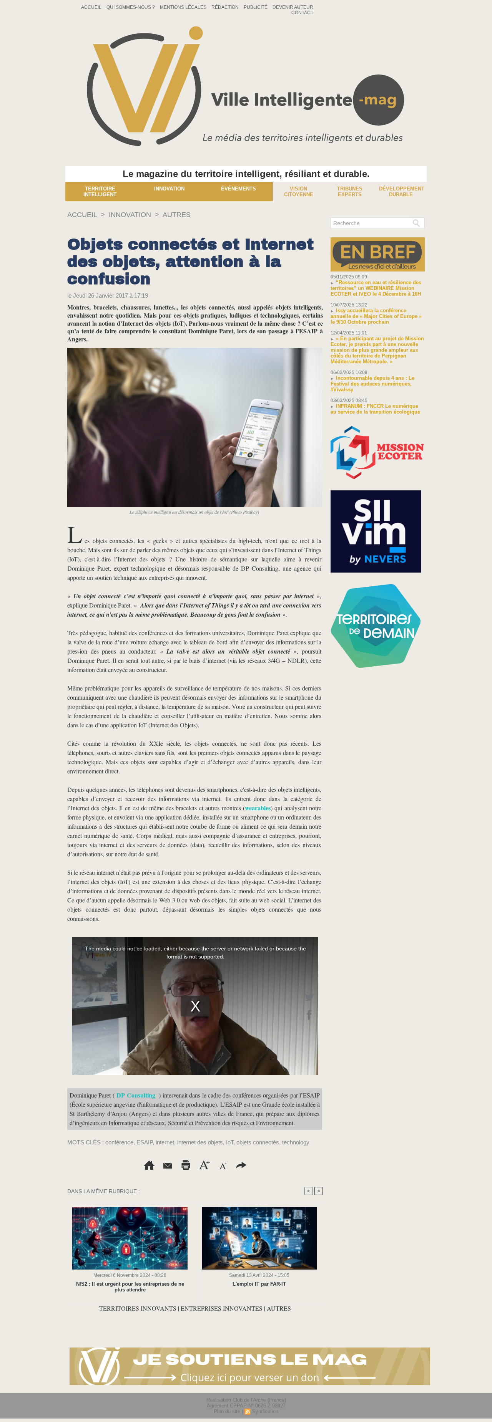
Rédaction (225, 7)
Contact (302, 12)
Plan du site (227, 1411)
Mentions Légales (184, 7)
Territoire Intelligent (99, 191)
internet (165, 1142)
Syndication (265, 1411)
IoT (229, 1142)
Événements (238, 189)
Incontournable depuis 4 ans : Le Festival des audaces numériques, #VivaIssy (372, 383)
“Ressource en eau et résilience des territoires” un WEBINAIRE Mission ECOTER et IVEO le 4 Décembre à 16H (376, 288)
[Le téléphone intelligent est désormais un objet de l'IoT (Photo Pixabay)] (194, 350)
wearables (258, 807)
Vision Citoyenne (298, 191)
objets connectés (257, 1142)
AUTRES (177, 215)
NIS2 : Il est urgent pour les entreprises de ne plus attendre (130, 1287)
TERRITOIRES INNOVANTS (138, 1308)
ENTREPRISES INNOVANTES (222, 1308)
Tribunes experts (349, 191)
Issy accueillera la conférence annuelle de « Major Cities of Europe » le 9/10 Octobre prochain (376, 316)
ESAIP (144, 1142)
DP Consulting (135, 1095)
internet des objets (200, 1142)
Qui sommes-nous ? (131, 7)
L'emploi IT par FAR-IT (259, 1284)
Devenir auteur (293, 7)
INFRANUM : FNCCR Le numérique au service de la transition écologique (375, 409)
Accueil (92, 7)
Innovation (169, 189)
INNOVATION (130, 215)
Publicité (256, 7)
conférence (119, 1142)
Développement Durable (401, 191)
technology (295, 1142)
